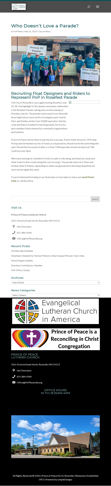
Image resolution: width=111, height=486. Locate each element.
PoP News (18, 31)
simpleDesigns (65, 479)
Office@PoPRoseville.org (29, 238)
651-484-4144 (24, 232)
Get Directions (24, 226)
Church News (44, 31)
